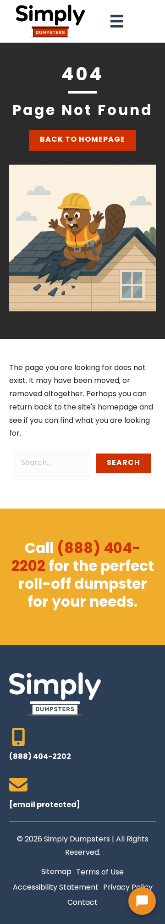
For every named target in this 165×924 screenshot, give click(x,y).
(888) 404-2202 (76, 558)
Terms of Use (100, 873)
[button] (123, 463)
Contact (82, 903)
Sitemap (56, 872)
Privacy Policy (128, 888)
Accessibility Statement (56, 888)
